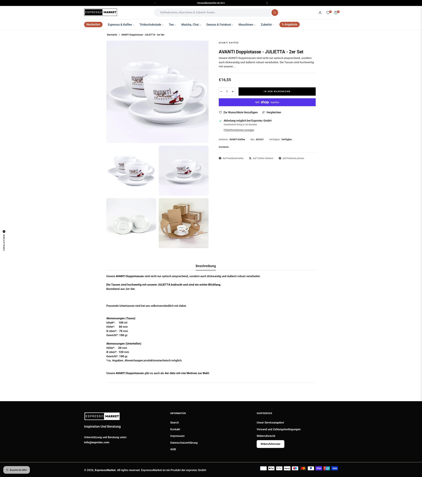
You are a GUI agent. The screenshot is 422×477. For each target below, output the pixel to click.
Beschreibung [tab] (206, 266)
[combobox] (214, 13)
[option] (157, 92)
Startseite (112, 34)
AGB (173, 449)
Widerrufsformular (270, 443)
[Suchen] (274, 12)
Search (174, 422)
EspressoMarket (105, 470)
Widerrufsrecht (266, 436)
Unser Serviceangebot (270, 422)
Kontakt (175, 429)
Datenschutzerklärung (184, 442)
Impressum (177, 436)
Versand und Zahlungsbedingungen (279, 429)
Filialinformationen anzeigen (239, 130)
